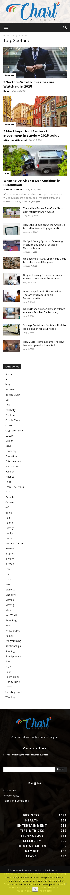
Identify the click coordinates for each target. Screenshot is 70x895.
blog (7, 384)
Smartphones (13, 656)
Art (7, 379)
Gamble (9, 497)
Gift (7, 507)
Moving (9, 605)
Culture (9, 435)
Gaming (9, 502)
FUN (8, 492)
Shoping (10, 651)
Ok (35, 889)
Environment (12, 466)
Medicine (10, 594)
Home (6, 35)
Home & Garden (14, 543)
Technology (12, 676)
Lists (8, 579)
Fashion (9, 471)
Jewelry (9, 558)
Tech (8, 671)
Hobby (9, 533)
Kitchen (9, 563)
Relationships (13, 646)
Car (7, 173)
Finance (9, 476)
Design (9, 440)
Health (9, 522)
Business (9, 75)
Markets (10, 589)
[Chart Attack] (35, 11)
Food (8, 481)
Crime (8, 425)
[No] (65, 884)
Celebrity (10, 410)
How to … (11, 548)
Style (8, 666)
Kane (6, 91)
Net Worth (11, 615)
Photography (12, 630)
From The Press (14, 487)
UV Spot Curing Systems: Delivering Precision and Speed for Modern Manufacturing (43, 244)
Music (8, 610)
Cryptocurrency (14, 430)
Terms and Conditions (16, 800)
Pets (8, 625)
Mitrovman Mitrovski (15, 140)
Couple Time (12, 420)
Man (8, 584)
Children (10, 415)
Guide (8, 512)
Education (11, 456)
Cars (8, 404)
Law (7, 569)
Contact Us (9, 790)
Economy (10, 451)
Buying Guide (13, 394)
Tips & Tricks (12, 681)
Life (7, 574)
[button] (5, 27)
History (9, 528)
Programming (13, 640)
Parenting (10, 620)
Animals (9, 374)
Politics (9, 635)
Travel (9, 687)
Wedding (10, 697)
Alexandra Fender (13, 189)
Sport (8, 661)
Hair (7, 517)
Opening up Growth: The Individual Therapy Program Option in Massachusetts (42, 295)
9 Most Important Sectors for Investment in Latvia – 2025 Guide (31, 133)
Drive (8, 446)
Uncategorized (13, 692)
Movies (9, 599)
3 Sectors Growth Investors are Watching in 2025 (29, 84)
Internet (10, 553)
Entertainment (13, 461)
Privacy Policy (11, 795)
